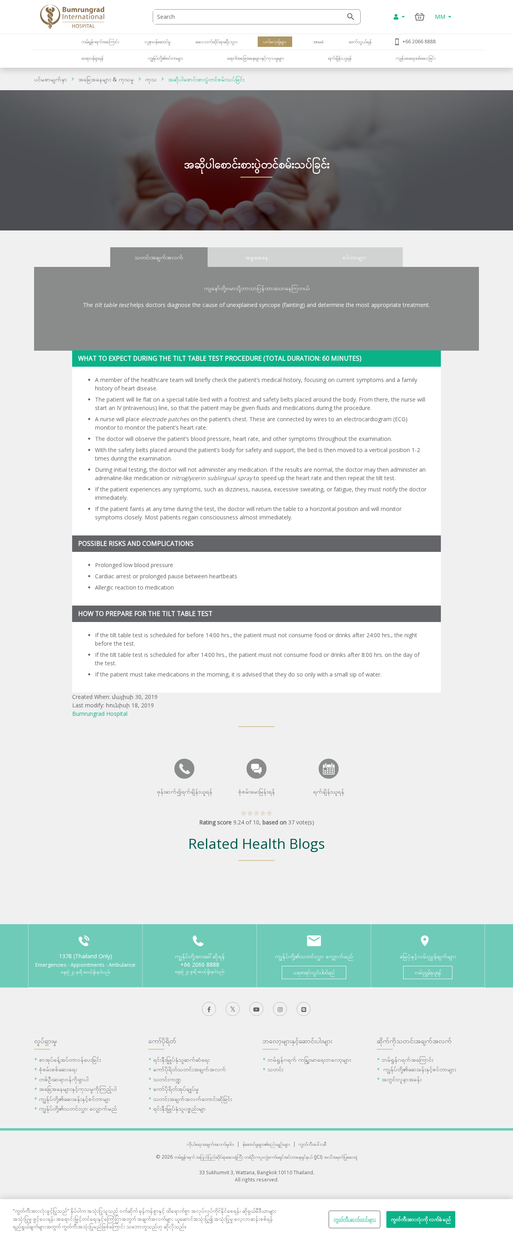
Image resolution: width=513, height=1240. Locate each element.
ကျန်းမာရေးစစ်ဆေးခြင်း (416, 58)
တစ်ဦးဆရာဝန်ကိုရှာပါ (64, 1079)
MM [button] (441, 16)
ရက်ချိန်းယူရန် (339, 58)
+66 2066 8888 (419, 41)
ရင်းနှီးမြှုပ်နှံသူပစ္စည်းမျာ (179, 1108)
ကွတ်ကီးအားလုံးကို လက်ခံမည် (421, 1219)
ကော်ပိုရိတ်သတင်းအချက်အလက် (189, 1069)
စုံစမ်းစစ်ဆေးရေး (58, 1069)
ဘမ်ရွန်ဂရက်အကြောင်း (100, 41)
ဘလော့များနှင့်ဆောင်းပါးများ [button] (297, 1040)
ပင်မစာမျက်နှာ (50, 79)
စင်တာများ (354, 257)
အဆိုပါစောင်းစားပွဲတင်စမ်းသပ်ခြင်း (206, 79)
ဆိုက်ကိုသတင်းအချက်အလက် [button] (414, 1040)
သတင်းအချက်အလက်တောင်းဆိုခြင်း (192, 1099)
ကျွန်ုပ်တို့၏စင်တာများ (165, 58)
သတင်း (275, 1069)
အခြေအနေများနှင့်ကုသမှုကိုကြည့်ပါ (78, 1089)
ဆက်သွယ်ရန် (360, 41)
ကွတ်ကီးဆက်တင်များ (354, 1219)
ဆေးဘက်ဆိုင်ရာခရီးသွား (217, 41)
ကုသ (151, 79)
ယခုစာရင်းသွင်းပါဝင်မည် (314, 972)
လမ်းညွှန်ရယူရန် (428, 972)
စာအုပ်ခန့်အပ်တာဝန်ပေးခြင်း (70, 1059)
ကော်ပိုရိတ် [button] (162, 1040)
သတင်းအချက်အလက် (159, 257)
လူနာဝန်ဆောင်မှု (157, 41)
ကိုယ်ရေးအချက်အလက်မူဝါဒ (210, 1144)
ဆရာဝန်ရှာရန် (92, 58)
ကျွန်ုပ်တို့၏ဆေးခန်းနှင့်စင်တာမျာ (74, 1099)
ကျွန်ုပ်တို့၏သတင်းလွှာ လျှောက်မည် (78, 1108)
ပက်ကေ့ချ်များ (275, 41)
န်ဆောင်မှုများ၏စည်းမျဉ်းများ (266, 1144)
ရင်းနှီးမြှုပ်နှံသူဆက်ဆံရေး (181, 1059)
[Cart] (419, 17)
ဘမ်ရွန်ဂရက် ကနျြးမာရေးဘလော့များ (309, 1059)
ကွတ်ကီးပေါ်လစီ (312, 1144)
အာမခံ (317, 41)
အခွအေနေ (256, 257)
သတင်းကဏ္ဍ (167, 1079)
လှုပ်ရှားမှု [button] (45, 1040)
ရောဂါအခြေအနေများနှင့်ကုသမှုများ (255, 58)
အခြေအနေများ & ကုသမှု (106, 79)
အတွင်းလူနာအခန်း (402, 1079)
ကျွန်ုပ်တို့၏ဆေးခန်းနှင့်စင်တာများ (419, 1069)
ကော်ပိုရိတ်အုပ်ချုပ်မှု (176, 1089)
